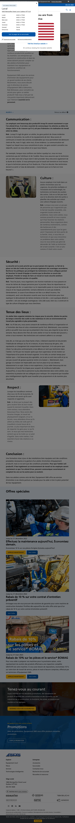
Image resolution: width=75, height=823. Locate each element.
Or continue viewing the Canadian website (37, 48)
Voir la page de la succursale (19, 34)
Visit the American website (37, 44)
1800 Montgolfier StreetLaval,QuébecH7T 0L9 (16, 11)
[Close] (36, 3)
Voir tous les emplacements (25, 39)
